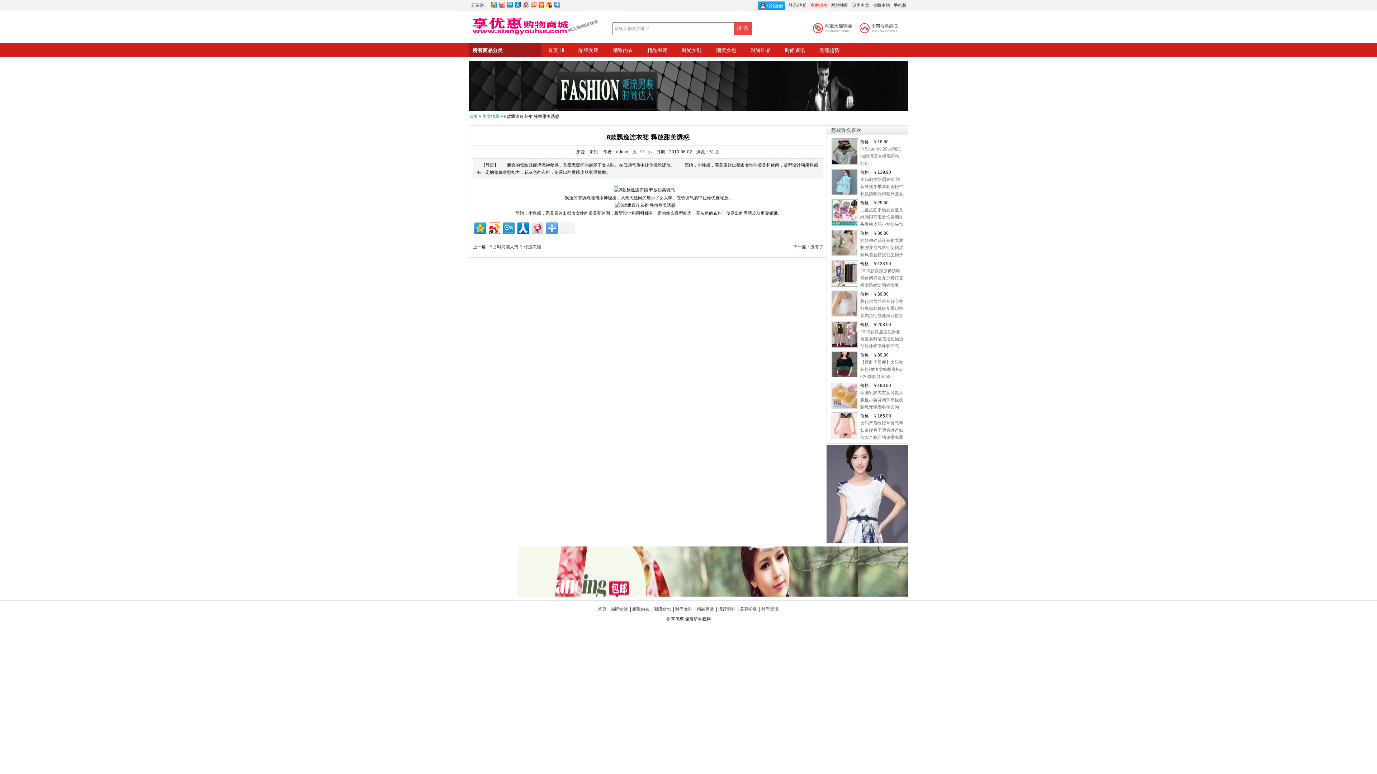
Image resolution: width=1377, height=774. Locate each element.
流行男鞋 (726, 609)
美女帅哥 (491, 116)
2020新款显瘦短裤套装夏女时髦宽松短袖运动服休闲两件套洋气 (881, 339)
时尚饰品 (761, 50)
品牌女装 (588, 50)
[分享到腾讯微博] (510, 4)
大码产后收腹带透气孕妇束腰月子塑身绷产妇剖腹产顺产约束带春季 (881, 430)
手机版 (900, 5)
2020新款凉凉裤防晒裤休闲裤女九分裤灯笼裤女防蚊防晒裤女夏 (881, 278)
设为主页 (860, 5)
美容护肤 (748, 609)
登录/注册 (798, 5)
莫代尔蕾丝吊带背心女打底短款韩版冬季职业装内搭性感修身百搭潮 (881, 308)
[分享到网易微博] (525, 4)
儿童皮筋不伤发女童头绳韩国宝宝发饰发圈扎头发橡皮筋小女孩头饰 (881, 217)
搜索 (743, 28)
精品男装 (657, 50)
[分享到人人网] (517, 4)
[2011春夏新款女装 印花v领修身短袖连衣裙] (867, 541)
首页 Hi (556, 50)
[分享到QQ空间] (494, 4)
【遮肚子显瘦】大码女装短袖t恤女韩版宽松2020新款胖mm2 (881, 369)
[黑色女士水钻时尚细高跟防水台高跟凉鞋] (688, 595)
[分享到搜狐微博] (549, 4)
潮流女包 (726, 50)
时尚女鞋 (692, 50)
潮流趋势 (829, 50)
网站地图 (839, 5)
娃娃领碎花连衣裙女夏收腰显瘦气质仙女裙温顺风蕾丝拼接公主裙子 (881, 247)
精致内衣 (623, 50)
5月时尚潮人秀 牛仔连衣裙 (515, 246)
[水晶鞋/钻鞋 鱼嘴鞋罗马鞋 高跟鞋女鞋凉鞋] (688, 109)
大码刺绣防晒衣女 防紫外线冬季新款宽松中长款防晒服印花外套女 (881, 186)
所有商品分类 (488, 50)
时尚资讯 (795, 50)
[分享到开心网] (541, 4)
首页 (473, 116)
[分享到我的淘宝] (533, 4)
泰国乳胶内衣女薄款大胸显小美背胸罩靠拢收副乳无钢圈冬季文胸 (881, 400)
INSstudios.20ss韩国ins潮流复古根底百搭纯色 (881, 156)
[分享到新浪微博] (502, 4)
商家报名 (819, 5)
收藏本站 (881, 5)
